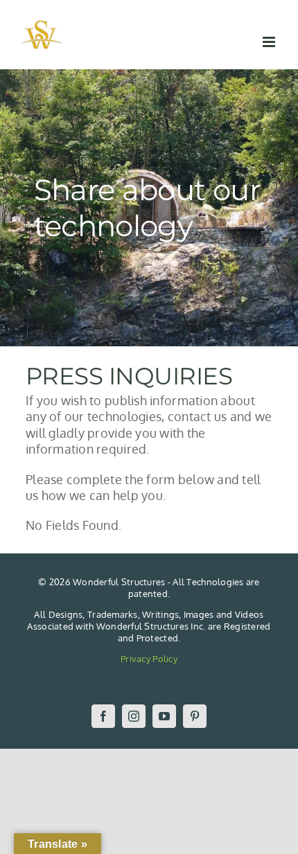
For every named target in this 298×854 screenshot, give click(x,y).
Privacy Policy (149, 658)
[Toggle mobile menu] (270, 42)
